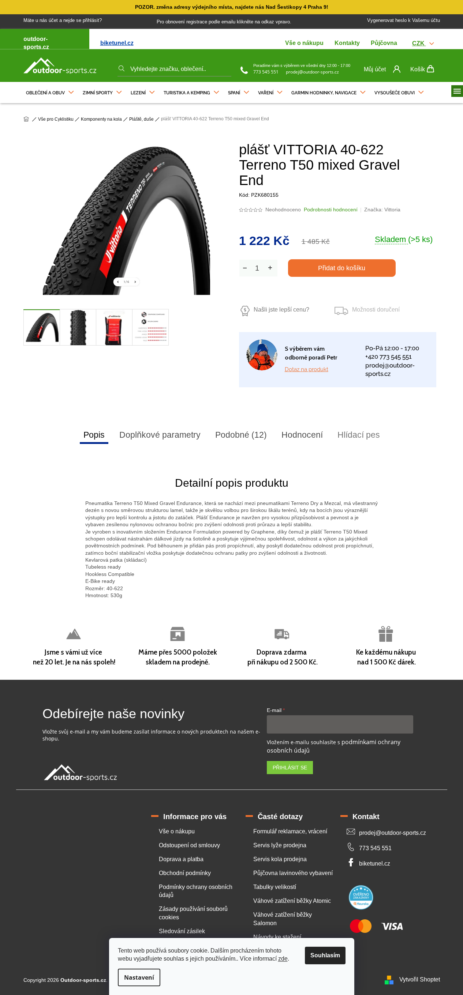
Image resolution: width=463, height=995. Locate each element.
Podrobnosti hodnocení (331, 209)
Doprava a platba (181, 859)
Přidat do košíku (341, 268)
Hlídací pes (358, 435)
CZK (419, 43)
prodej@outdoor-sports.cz (312, 72)
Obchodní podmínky (185, 873)
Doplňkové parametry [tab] (160, 435)
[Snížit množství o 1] (245, 268)
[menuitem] (50, 91)
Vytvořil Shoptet (419, 980)
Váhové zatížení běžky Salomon (282, 919)
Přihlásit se (290, 767)
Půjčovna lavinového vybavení (293, 873)
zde (283, 959)
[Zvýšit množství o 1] (270, 268)
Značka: (382, 209)
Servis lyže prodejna (279, 845)
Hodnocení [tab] (302, 435)
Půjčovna (384, 43)
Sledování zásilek (182, 931)
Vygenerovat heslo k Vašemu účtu (403, 20)
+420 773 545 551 (388, 356)
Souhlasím (325, 955)
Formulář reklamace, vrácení (290, 831)
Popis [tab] (94, 435)
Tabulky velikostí (274, 887)
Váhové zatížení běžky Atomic (292, 901)
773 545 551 (266, 72)
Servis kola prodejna (280, 859)
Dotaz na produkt (306, 369)
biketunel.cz (117, 43)
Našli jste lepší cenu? (281, 309)
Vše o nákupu (304, 43)
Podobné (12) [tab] (241, 435)
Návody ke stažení (277, 937)
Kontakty (347, 43)
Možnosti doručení (376, 309)
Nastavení (139, 977)
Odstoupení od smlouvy (189, 845)
